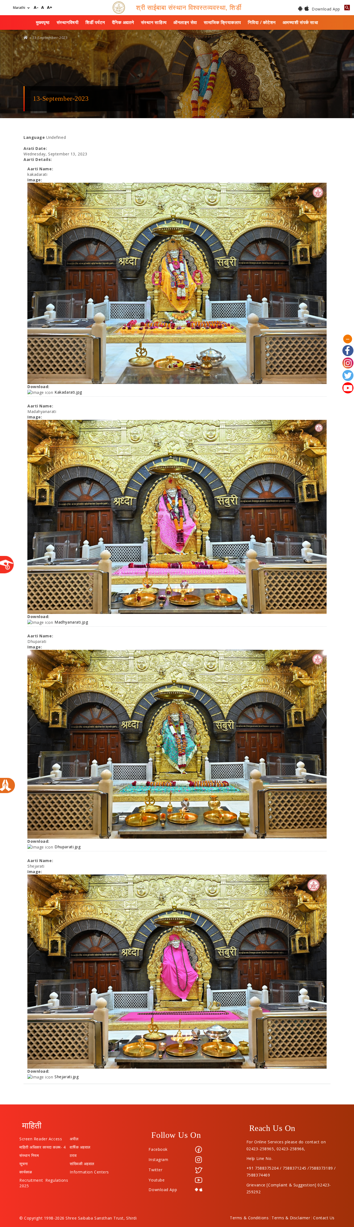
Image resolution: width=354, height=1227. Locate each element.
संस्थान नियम (29, 1154)
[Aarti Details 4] (177, 971)
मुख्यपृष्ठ (43, 22)
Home (26, 37)
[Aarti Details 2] (177, 517)
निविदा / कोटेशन (262, 22)
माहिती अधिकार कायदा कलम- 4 (42, 1145)
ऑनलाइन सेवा (185, 22)
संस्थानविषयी (68, 22)
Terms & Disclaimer (291, 1218)
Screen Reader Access (40, 1137)
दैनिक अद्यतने (123, 22)
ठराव (73, 1154)
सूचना (23, 1162)
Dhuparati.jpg (67, 846)
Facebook (158, 1149)
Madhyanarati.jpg (71, 622)
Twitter (155, 1169)
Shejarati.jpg (66, 1076)
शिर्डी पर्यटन (95, 22)
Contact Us (324, 1218)
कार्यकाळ (25, 1170)
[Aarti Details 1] (177, 283)
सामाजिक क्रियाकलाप (222, 22)
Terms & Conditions (249, 1218)
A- (36, 7)
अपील (74, 1137)
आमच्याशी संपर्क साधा (300, 22)
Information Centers (89, 1170)
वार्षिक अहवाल (80, 1145)
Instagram (158, 1159)
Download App (325, 9)
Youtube (157, 1180)
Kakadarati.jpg (68, 392)
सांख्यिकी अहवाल (82, 1162)
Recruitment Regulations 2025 (43, 1179)
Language (34, 137)
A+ (50, 7)
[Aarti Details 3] (177, 744)
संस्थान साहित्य (154, 22)
